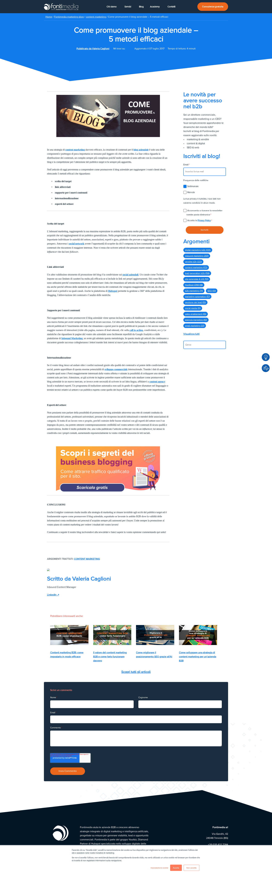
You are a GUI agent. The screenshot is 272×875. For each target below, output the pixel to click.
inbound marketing (197, 256)
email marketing (194, 325)
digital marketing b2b (198, 250)
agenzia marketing (196, 320)
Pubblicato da (92, 48)
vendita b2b (193, 261)
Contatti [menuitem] (171, 6)
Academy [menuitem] (155, 6)
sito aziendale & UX (196, 279)
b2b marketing (194, 290)
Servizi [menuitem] (128, 6)
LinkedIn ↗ (53, 594)
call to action (136, 330)
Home (48, 16)
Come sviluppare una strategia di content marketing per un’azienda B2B (197, 656)
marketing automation (197, 296)
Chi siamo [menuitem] (112, 6)
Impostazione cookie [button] (159, 867)
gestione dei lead (195, 302)
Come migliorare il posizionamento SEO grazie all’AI (154, 654)
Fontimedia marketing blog (69, 16)
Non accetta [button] (191, 867)
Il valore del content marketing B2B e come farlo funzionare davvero (110, 656)
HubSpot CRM (194, 285)
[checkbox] (204, 189)
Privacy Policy (204, 220)
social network (76, 243)
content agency (157, 381)
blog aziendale (141, 149)
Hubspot (112, 291)
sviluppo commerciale (116, 369)
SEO (211, 290)
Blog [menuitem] (141, 6)
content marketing (96, 16)
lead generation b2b (197, 273)
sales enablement (195, 314)
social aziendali (130, 274)
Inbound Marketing (72, 338)
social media (193, 308)
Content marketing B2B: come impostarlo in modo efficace (66, 654)
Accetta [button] (176, 867)
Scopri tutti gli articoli (136, 672)
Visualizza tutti (191, 334)
